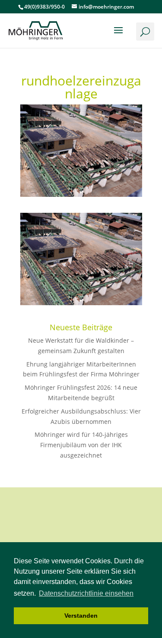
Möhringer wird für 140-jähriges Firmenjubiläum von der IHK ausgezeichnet (81, 444)
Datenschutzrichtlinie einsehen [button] (86, 593)
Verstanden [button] (81, 615)
